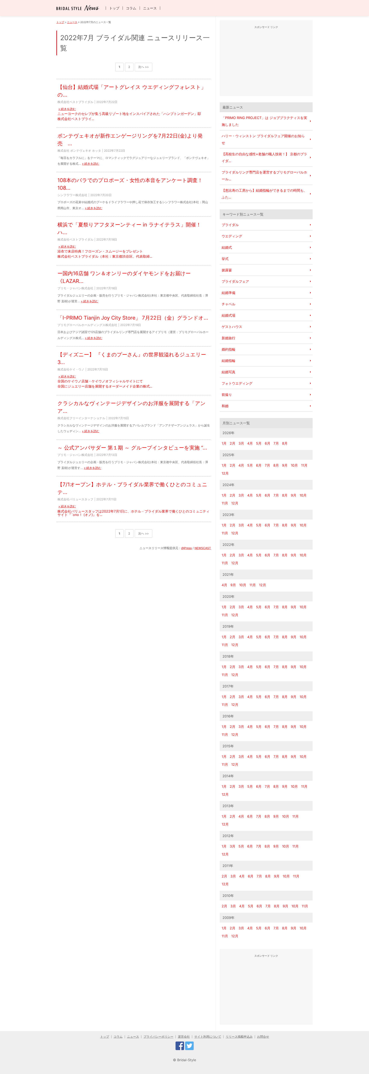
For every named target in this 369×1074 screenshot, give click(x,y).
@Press (186, 548)
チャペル (228, 304)
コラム (131, 8)
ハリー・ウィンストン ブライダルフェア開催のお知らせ (263, 139)
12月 (225, 473)
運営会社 (184, 1036)
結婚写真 (228, 372)
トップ (114, 8)
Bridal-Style (186, 1060)
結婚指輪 (228, 360)
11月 (304, 465)
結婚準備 (228, 293)
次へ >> (143, 67)
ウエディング (232, 236)
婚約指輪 (228, 349)
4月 (250, 443)
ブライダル (230, 225)
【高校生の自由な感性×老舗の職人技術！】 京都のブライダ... (264, 157)
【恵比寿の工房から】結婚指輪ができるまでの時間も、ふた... (264, 193)
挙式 (225, 259)
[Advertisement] (266, 62)
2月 (232, 443)
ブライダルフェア (235, 281)
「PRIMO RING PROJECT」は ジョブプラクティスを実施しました (264, 121)
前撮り (227, 394)
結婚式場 (228, 315)
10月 (294, 465)
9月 (285, 465)
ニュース (150, 8)
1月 (224, 443)
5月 (259, 443)
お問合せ (263, 1036)
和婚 (225, 406)
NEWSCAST (203, 548)
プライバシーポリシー (158, 1036)
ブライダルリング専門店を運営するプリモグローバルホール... (264, 175)
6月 (267, 443)
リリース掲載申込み (239, 1036)
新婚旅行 (228, 338)
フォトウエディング (237, 383)
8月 (285, 443)
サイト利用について (207, 1036)
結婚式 (227, 247)
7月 (276, 443)
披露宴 (227, 270)
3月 (241, 443)
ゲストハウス (232, 327)
